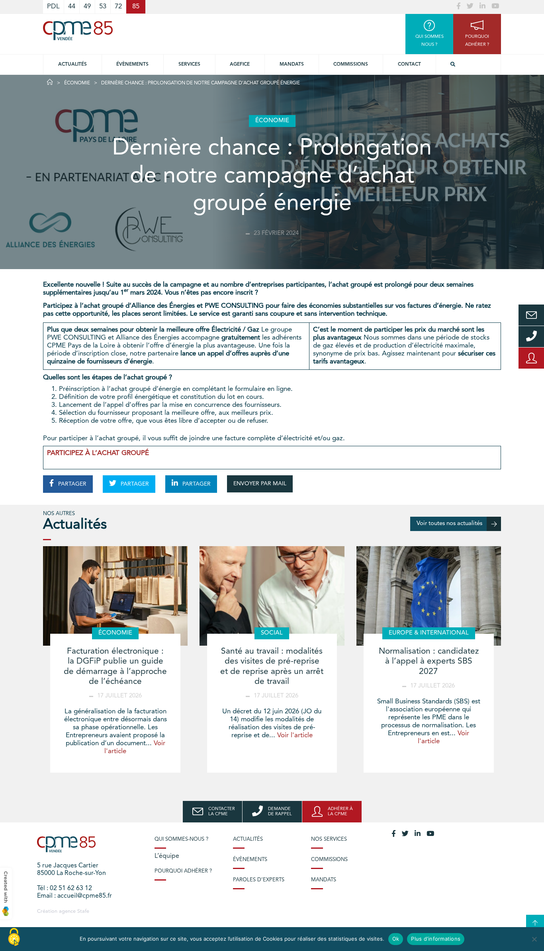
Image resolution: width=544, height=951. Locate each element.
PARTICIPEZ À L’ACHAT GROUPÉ (98, 453)
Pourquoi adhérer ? (183, 871)
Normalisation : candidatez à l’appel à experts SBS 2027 (429, 661)
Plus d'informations (435, 938)
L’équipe (167, 856)
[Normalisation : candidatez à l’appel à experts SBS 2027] (428, 596)
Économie (77, 83)
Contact (409, 64)
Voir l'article (295, 735)
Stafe (83, 911)
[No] (534, 939)
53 (102, 6)
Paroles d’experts (258, 880)
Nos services (329, 839)
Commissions (350, 64)
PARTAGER (71, 484)
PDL (53, 6)
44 (71, 6)
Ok (395, 938)
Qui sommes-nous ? (181, 839)
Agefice (240, 64)
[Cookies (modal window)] (14, 937)
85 (135, 6)
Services (189, 64)
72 (118, 6)
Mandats (292, 64)
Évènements (132, 64)
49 (87, 6)
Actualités (72, 64)
